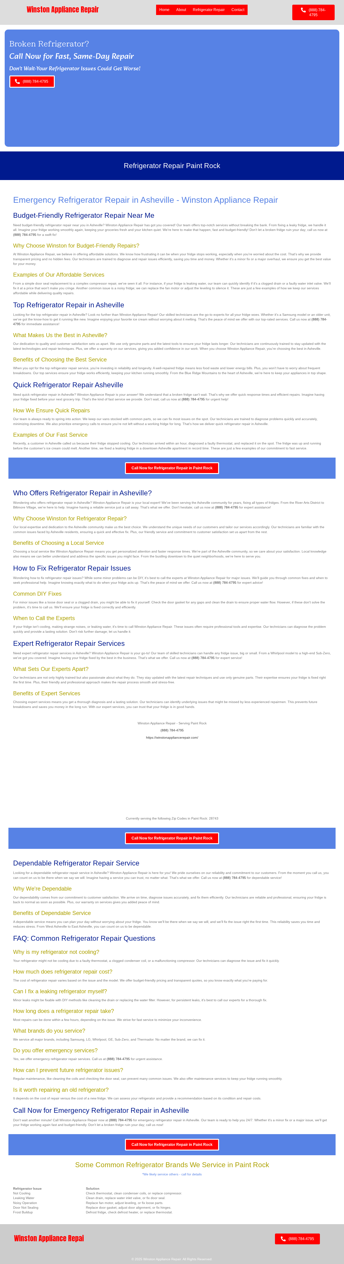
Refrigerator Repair (209, 10)
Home (164, 10)
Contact (237, 10)
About (181, 10)
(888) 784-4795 (24, 235)
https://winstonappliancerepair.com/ (172, 737)
